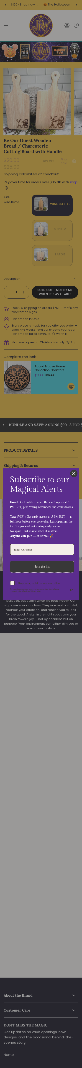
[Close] (73, 473)
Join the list (42, 566)
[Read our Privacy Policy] (71, 590)
